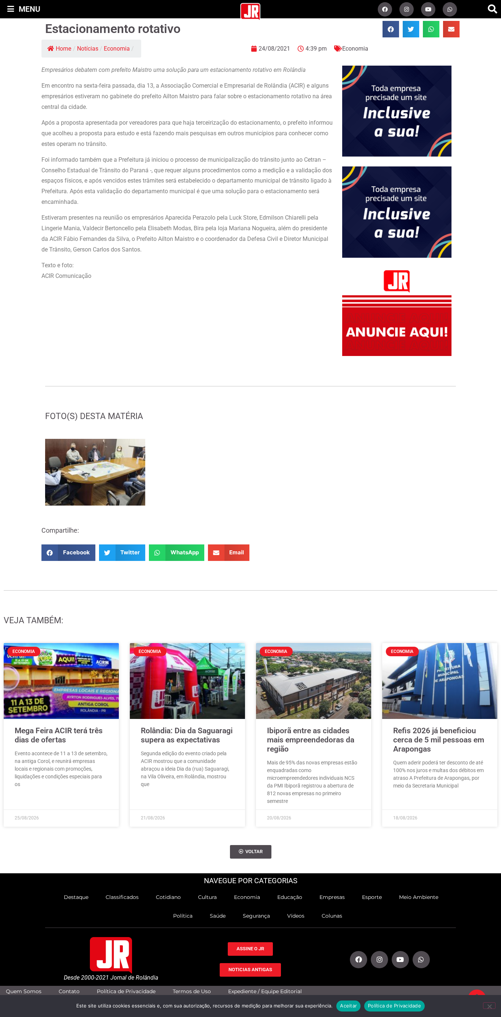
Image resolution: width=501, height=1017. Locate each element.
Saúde (218, 916)
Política (183, 916)
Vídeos (295, 916)
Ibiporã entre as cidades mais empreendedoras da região (310, 739)
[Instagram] (406, 9)
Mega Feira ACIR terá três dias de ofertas (59, 735)
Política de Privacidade (126, 992)
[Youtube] (428, 9)
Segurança (256, 916)
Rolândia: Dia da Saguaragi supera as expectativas (187, 735)
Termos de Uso (192, 992)
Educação (289, 897)
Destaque (76, 897)
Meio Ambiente (418, 897)
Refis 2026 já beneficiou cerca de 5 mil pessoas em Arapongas (438, 739)
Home (63, 48)
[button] (492, 9)
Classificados (122, 897)
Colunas (332, 916)
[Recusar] (489, 1005)
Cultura (207, 897)
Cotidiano (168, 897)
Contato (69, 992)
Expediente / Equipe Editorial (265, 992)
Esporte (372, 897)
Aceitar (348, 1006)
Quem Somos (23, 992)
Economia (117, 48)
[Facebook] (385, 9)
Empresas (332, 897)
